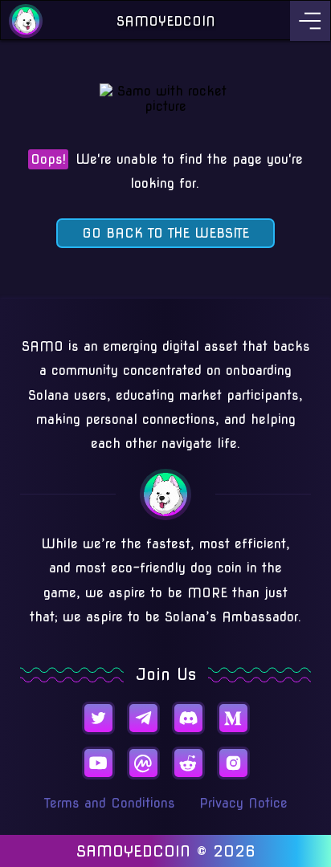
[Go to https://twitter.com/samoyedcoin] (98, 718)
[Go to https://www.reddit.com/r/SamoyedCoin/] (188, 763)
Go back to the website (165, 233)
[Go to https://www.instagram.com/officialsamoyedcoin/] (233, 763)
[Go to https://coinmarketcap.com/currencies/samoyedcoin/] (143, 763)
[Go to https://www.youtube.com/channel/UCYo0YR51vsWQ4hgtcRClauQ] (98, 763)
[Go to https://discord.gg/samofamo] (188, 718)
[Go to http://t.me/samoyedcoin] (143, 718)
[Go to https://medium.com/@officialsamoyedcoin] (233, 718)
